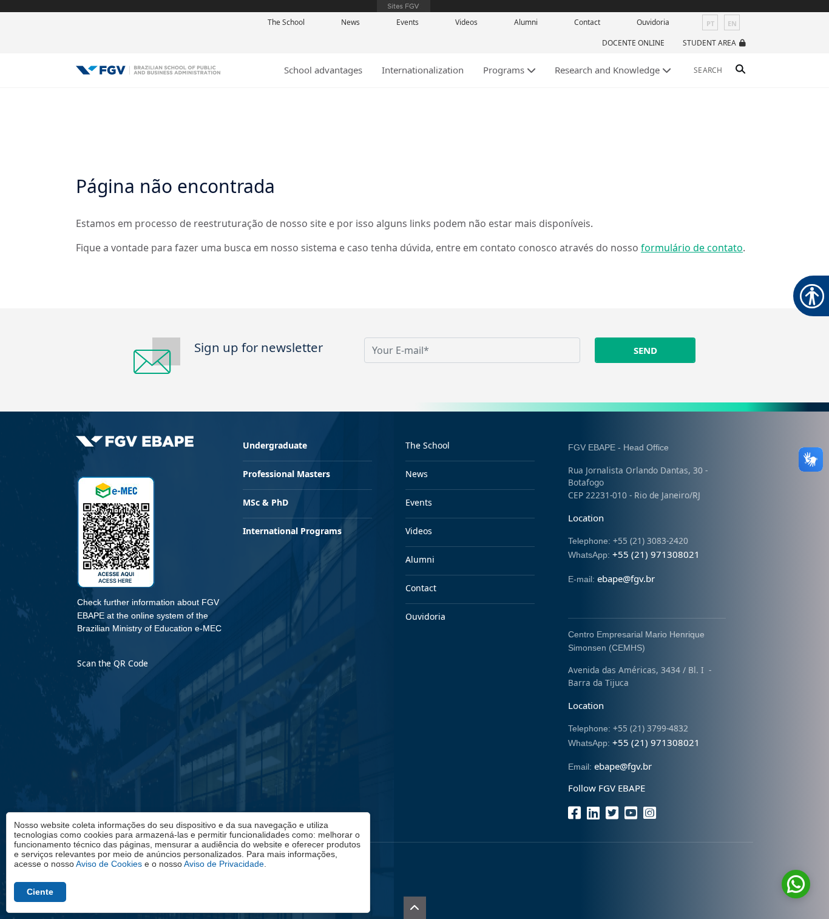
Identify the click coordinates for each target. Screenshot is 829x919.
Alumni (526, 22)
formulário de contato (692, 247)
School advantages (323, 70)
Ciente (40, 892)
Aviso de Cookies (109, 864)
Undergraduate (275, 445)
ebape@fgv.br (626, 578)
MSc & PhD (265, 502)
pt (710, 23)
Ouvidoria (653, 22)
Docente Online (633, 43)
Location (586, 518)
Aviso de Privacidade (224, 864)
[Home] (148, 70)
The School (286, 22)
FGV (403, 6)
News (350, 22)
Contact (587, 22)
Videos (466, 22)
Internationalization (423, 70)
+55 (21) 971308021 (656, 554)
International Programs (292, 531)
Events (407, 22)
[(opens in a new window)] (116, 531)
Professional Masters (286, 474)
